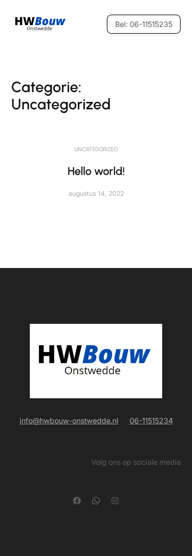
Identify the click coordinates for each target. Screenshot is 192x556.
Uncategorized (96, 149)
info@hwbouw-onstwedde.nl (69, 420)
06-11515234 (151, 420)
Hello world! (96, 171)
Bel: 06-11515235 (143, 24)
